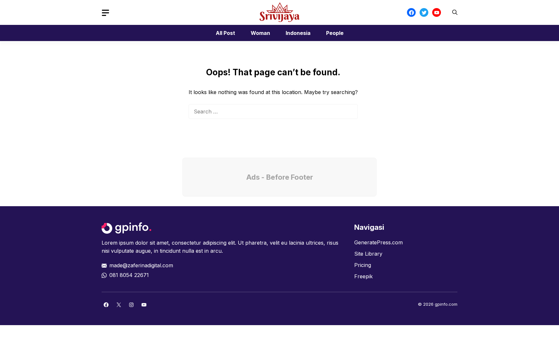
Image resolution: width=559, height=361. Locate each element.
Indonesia (298, 33)
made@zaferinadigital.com (141, 265)
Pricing (362, 265)
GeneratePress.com (378, 242)
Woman (260, 33)
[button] (454, 12)
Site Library (368, 253)
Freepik (363, 276)
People (335, 33)
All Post (225, 33)
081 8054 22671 (129, 275)
